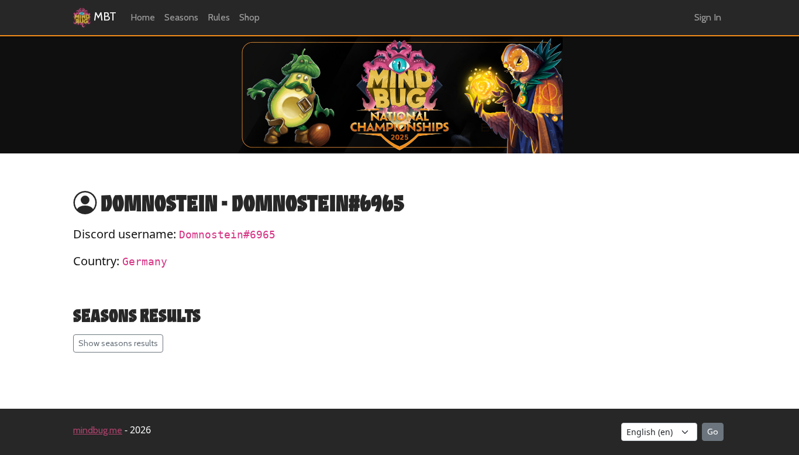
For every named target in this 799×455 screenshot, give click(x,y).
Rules (219, 17)
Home (142, 17)
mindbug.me (97, 430)
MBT (103, 16)
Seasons (181, 17)
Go (712, 431)
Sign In (707, 17)
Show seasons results (118, 343)
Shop (249, 17)
